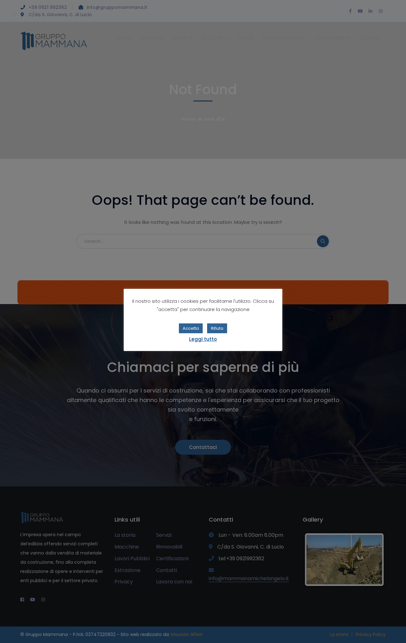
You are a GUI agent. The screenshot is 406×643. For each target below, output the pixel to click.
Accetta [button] (191, 328)
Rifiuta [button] (217, 328)
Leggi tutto (203, 339)
